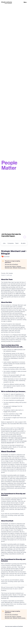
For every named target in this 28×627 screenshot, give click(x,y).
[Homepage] (6, 2)
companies (11, 243)
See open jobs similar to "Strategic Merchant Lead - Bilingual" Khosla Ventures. (15, 267)
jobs (4, 243)
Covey (12, 448)
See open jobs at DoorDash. (11, 264)
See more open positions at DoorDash (14, 626)
